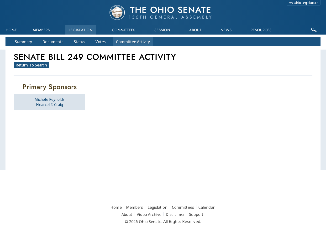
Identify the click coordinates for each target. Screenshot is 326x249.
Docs (52, 41)
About (195, 30)
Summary (23, 41)
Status (79, 41)
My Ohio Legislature (303, 2)
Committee (133, 41)
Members (41, 30)
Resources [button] (261, 30)
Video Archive (149, 214)
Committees (123, 30)
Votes (100, 41)
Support (196, 214)
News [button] (226, 30)
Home (11, 30)
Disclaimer (175, 214)
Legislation (81, 30)
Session (162, 30)
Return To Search (31, 65)
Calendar (206, 207)
